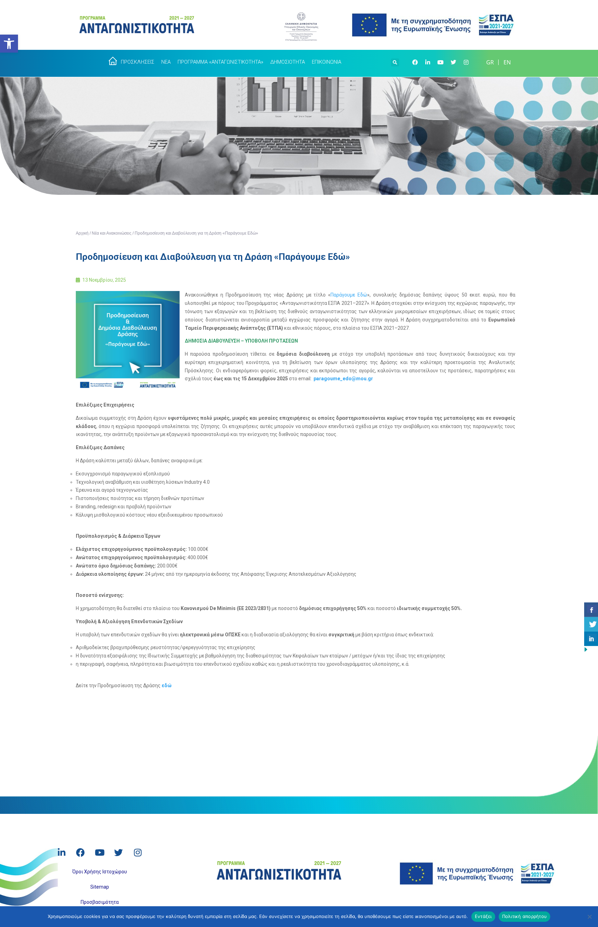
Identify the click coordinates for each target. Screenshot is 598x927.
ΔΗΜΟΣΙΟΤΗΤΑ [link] (287, 62)
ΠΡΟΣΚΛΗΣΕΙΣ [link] (137, 62)
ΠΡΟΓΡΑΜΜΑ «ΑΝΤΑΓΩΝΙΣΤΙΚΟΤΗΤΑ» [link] (220, 62)
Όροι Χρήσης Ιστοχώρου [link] (99, 871)
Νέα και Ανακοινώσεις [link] (112, 233)
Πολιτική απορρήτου (524, 916)
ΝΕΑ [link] (166, 62)
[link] (9, 44)
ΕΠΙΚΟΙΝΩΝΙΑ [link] (326, 62)
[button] (395, 61)
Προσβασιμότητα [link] (100, 902)
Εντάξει (483, 916)
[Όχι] (589, 916)
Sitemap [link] (99, 887)
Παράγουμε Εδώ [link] (348, 295)
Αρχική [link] (82, 233)
